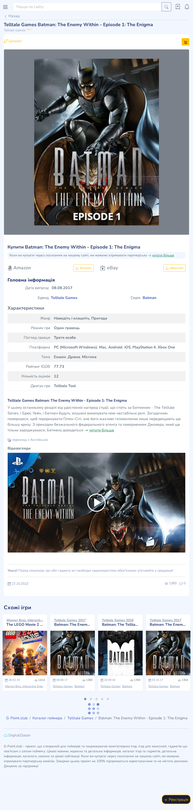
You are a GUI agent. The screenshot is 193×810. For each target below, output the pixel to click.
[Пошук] (166, 6)
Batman (79, 686)
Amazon (85, 268)
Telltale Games (63, 686)
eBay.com (176, 268)
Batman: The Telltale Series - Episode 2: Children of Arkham (120, 622)
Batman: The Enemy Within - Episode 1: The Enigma (72, 622)
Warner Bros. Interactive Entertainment (30, 686)
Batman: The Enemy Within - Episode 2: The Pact (168, 622)
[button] (18, 142)
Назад (14, 16)
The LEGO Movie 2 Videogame (24, 622)
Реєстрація (178, 799)
